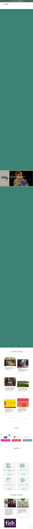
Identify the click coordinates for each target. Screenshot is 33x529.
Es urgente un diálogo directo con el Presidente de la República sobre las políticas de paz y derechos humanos (23, 511)
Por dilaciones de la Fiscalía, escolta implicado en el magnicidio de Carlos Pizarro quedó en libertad (23, 370)
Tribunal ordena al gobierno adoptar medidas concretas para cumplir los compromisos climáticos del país (23, 389)
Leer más (9, 474)
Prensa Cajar (7, 370)
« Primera (14, 417)
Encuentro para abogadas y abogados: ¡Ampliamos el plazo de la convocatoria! (10, 368)
